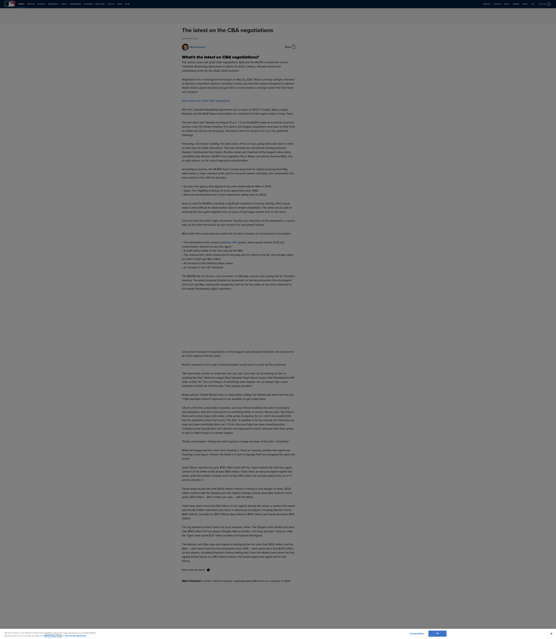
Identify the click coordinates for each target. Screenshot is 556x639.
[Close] (551, 633)
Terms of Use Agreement (75, 636)
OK (437, 633)
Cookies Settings (417, 633)
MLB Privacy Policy (53, 636)
